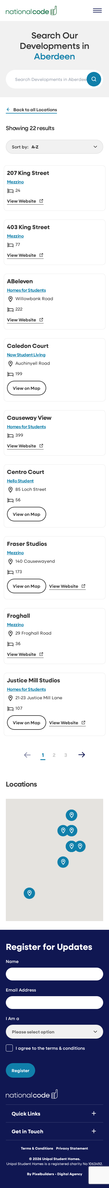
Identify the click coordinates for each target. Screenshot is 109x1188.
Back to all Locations (35, 109)
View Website (21, 201)
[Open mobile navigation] (97, 10)
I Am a (12, 1018)
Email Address (21, 990)
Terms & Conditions (37, 1148)
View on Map (26, 388)
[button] (63, 862)
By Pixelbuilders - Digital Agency (54, 1174)
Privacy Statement (72, 1148)
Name (12, 961)
